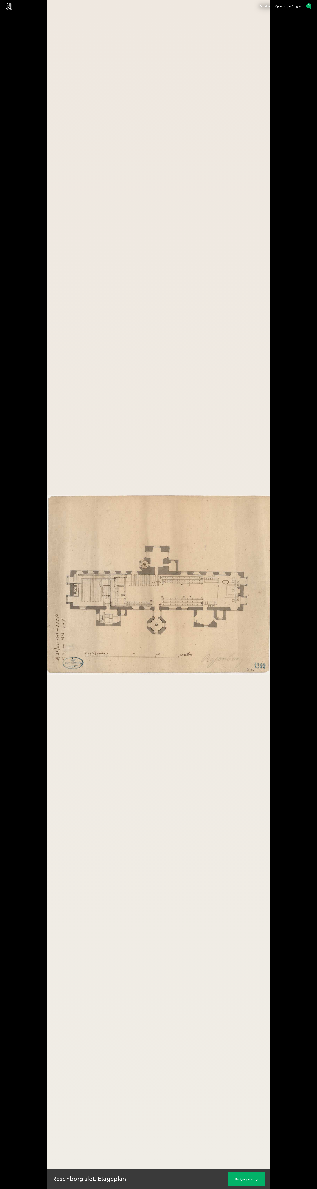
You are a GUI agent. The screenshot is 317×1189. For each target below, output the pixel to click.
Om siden (265, 6)
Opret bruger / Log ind (288, 6)
